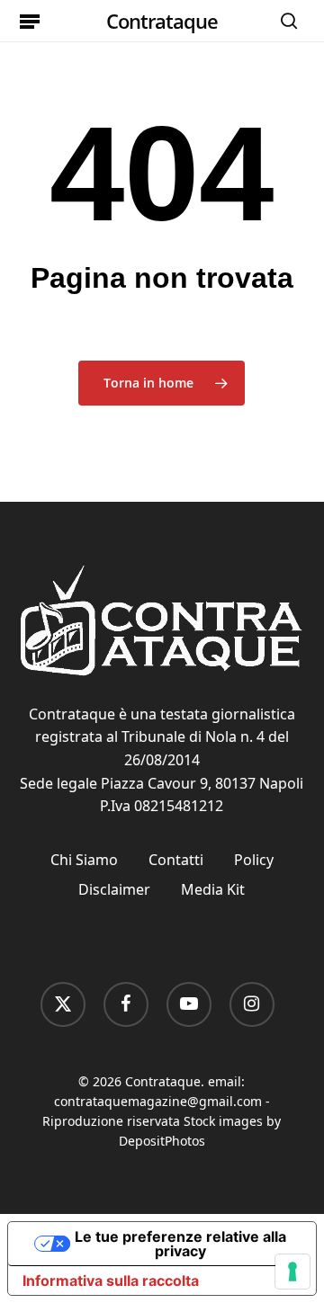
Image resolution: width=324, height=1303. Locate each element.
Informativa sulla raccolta (110, 1281)
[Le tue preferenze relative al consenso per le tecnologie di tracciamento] (292, 1271)
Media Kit (213, 889)
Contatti (175, 860)
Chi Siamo (84, 860)
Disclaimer (114, 889)
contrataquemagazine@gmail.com (158, 1101)
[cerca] (284, 21)
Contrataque (162, 21)
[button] (30, 21)
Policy (254, 860)
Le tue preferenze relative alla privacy (180, 1243)
